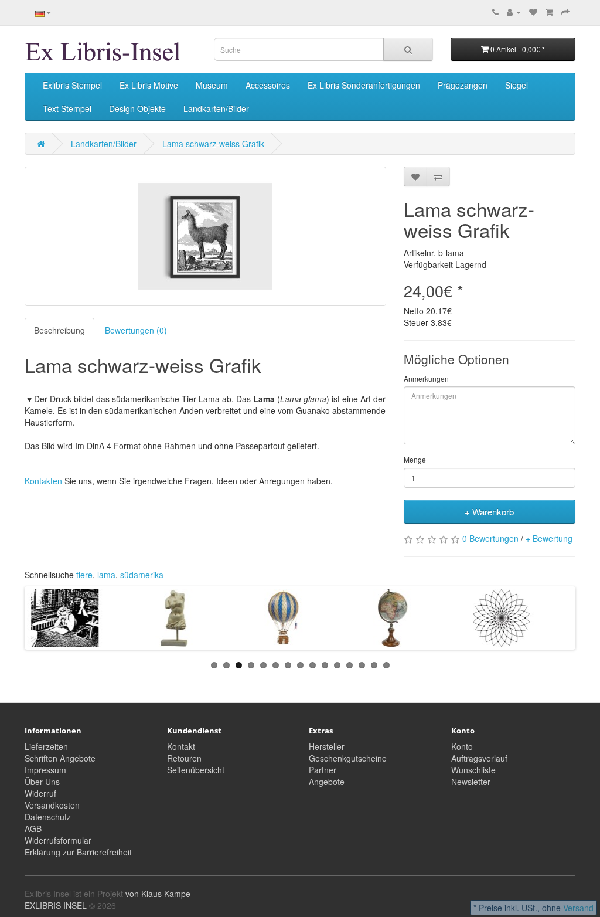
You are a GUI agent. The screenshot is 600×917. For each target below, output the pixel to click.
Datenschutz (48, 817)
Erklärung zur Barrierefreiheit (78, 852)
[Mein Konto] (514, 12)
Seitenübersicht (195, 770)
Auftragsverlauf (479, 758)
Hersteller (327, 746)
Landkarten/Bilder (216, 108)
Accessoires (268, 85)
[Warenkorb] (549, 12)
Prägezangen (463, 85)
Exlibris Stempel (72, 85)
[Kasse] (565, 12)
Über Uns (42, 781)
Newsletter (470, 781)
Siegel (516, 85)
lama (106, 574)
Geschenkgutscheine (348, 758)
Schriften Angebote (60, 758)
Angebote (327, 781)
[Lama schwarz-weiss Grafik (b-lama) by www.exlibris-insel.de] (205, 236)
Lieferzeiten (46, 746)
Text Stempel (67, 108)
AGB (33, 828)
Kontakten (43, 481)
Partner (322, 770)
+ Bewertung (549, 538)
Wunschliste (473, 770)
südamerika (141, 574)
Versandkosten (52, 805)
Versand (578, 907)
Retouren (184, 758)
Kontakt (181, 746)
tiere (84, 574)
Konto (462, 746)
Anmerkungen (426, 378)
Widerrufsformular (58, 840)
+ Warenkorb (489, 511)
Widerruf (40, 793)
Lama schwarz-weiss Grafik (213, 144)
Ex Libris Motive (149, 85)
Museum (212, 85)
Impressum (45, 770)
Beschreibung (59, 330)
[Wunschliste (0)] (533, 12)
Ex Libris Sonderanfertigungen (364, 85)
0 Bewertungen (490, 538)
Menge (415, 459)
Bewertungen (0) (136, 330)
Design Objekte (137, 108)
